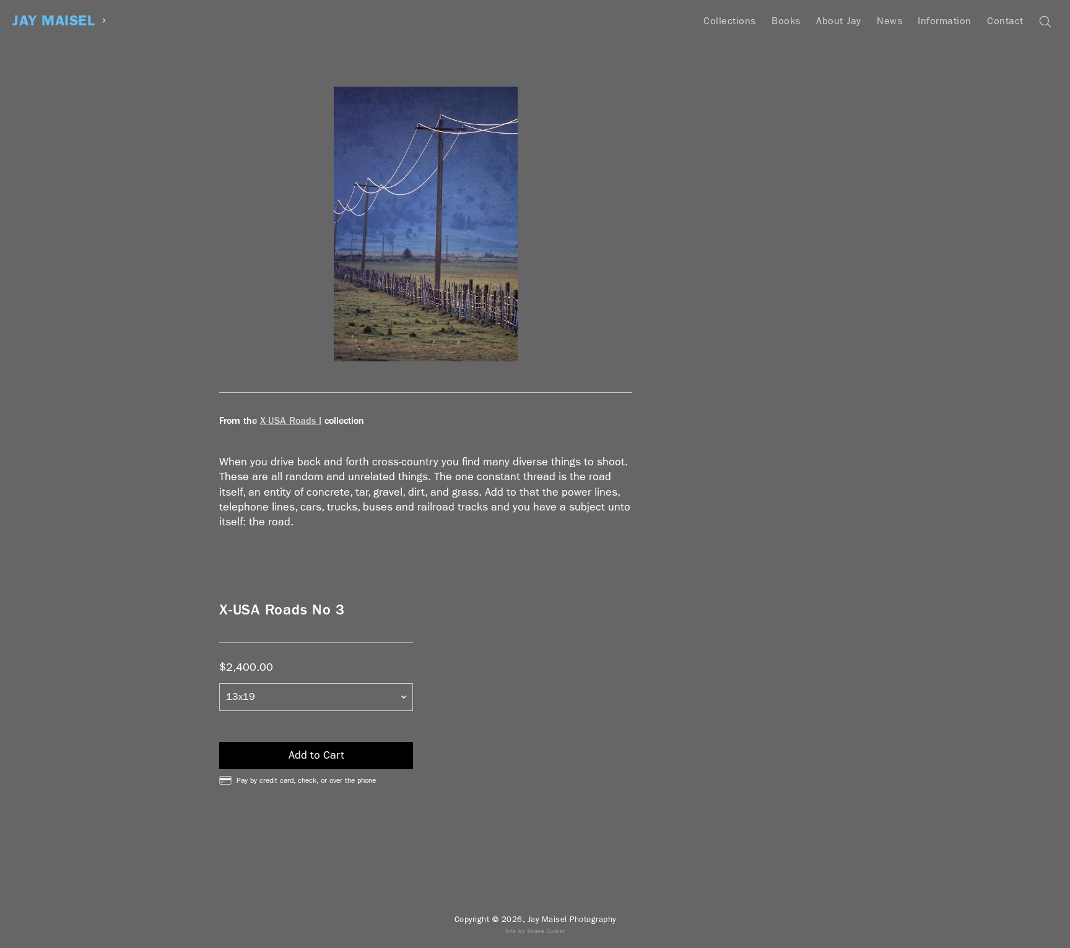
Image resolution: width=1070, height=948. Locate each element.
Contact (1005, 21)
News (889, 21)
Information (945, 21)
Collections (729, 21)
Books (786, 21)
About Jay (838, 21)
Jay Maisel (53, 20)
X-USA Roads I (290, 420)
